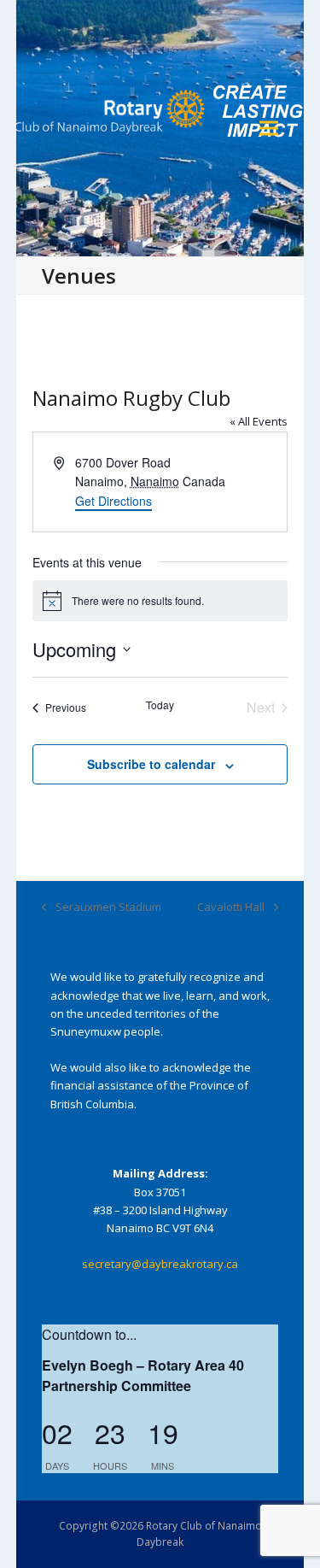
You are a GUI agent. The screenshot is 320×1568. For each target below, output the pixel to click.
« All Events (259, 421)
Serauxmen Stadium (101, 907)
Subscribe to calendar (151, 763)
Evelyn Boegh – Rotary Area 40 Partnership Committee (143, 1375)
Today (160, 705)
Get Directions (113, 500)
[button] (268, 128)
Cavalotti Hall (231, 907)
